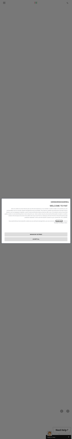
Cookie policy (59, 221)
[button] (60, 202)
